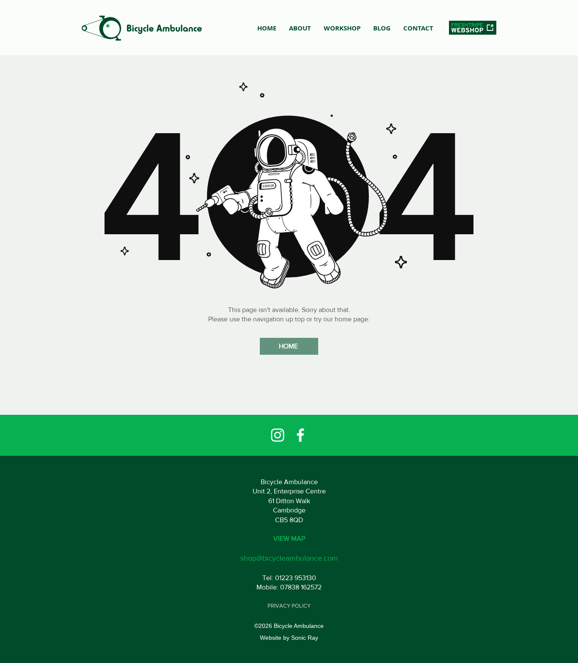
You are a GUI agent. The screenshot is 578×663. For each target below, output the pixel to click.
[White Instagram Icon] (277, 435)
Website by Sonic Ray (289, 637)
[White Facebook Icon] (300, 435)
